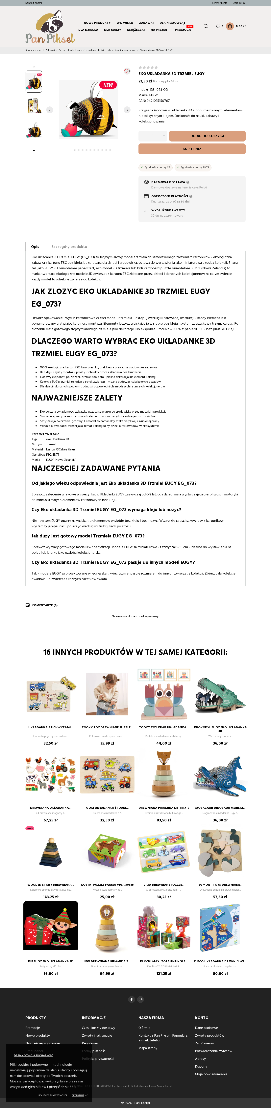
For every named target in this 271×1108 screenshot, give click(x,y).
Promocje (183, 29)
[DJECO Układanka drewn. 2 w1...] (243, 913)
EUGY (153, 95)
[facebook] (132, 999)
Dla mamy (112, 30)
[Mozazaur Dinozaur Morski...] (243, 759)
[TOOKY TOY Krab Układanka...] (186, 679)
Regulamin (90, 1043)
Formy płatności (94, 1051)
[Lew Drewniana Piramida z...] (130, 913)
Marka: (143, 95)
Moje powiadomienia (211, 1074)
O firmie (144, 1028)
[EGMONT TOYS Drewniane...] (243, 836)
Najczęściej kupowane (42, 1043)
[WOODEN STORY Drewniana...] (73, 836)
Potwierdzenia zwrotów (213, 1051)
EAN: (142, 101)
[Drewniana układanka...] (73, 759)
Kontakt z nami (33, 3)
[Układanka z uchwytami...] (73, 679)
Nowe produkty (97, 23)
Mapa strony (147, 1048)
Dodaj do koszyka (207, 136)
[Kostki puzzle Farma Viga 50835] (130, 836)
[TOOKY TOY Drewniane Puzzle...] (130, 679)
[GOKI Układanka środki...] (130, 759)
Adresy (200, 1059)
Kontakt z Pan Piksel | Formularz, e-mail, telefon (163, 1038)
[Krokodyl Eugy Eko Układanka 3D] (243, 679)
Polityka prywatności (52, 1096)
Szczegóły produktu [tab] (69, 247)
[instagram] (140, 999)
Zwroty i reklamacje (97, 1036)
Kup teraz (192, 149)
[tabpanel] (88, 110)
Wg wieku (125, 23)
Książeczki (136, 30)
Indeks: (143, 90)
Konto (202, 1018)
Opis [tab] (35, 247)
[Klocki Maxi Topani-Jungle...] (186, 913)
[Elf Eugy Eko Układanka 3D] (73, 913)
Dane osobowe (206, 1028)
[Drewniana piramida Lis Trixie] (186, 759)
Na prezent (160, 30)
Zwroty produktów (209, 1036)
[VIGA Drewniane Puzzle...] (186, 836)
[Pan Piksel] (41, 26)
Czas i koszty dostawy (98, 1028)
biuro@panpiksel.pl (161, 1086)
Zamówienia (204, 1043)
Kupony (201, 1067)
